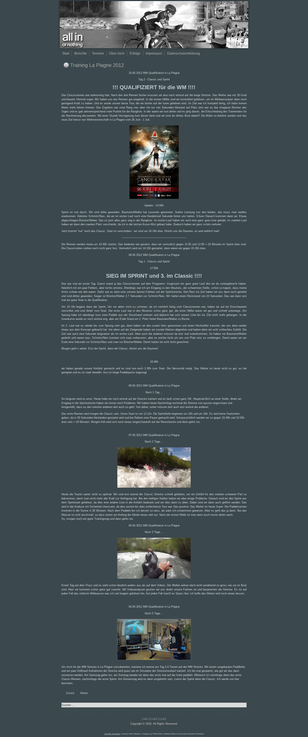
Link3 (163, 718)
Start (65, 53)
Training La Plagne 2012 (97, 65)
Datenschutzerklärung (183, 53)
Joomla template (112, 734)
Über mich (116, 53)
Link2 (154, 718)
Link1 (145, 718)
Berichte (80, 53)
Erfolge (135, 53)
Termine (98, 53)
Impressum (154, 53)
